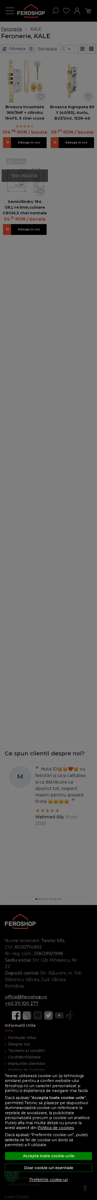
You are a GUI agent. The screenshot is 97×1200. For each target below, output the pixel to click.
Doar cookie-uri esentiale (48, 1167)
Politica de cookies (55, 1127)
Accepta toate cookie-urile (48, 1155)
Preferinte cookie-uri (48, 1179)
